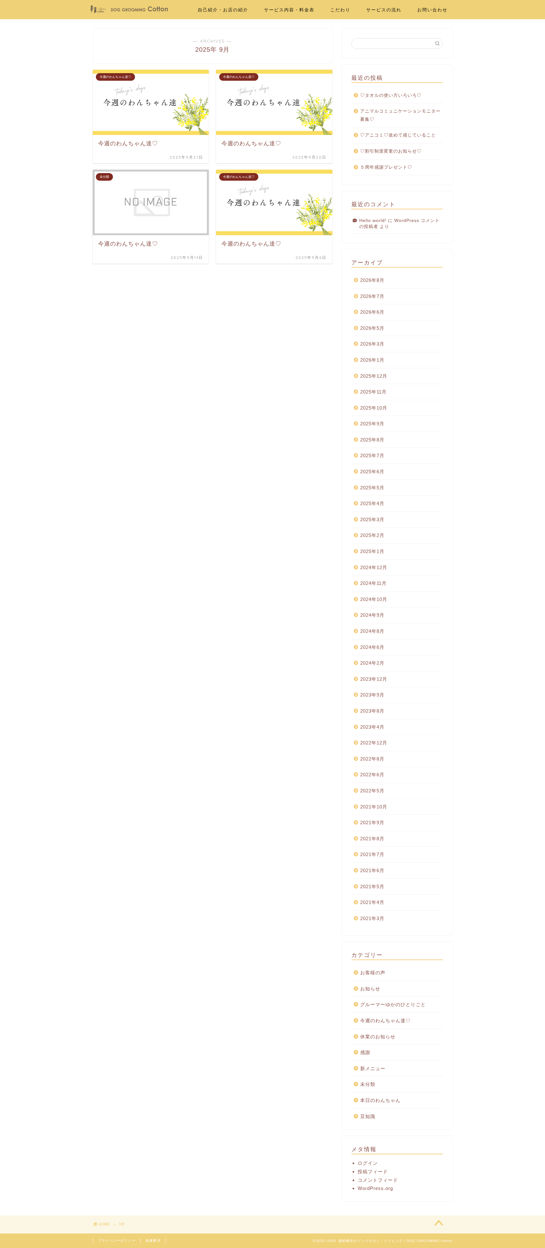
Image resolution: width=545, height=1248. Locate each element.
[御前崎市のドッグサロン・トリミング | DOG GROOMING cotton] (129, 12)
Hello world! (372, 220)
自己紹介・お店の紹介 (223, 10)
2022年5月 (372, 790)
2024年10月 (373, 599)
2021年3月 (372, 918)
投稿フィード (373, 1171)
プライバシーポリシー (117, 1240)
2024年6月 (372, 647)
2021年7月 (372, 854)
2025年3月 (372, 519)
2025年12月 (373, 376)
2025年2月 (372, 535)
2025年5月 (372, 487)
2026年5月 (372, 328)
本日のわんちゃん (380, 1100)
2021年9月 (372, 822)
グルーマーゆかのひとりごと (393, 1004)
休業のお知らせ (378, 1036)
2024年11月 (373, 583)
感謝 (365, 1052)
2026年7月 (372, 296)
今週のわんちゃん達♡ (385, 1020)
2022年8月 (372, 758)
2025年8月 (372, 439)
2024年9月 (372, 615)
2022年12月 (373, 742)
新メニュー (372, 1068)
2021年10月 (373, 806)
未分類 (367, 1084)
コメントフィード (378, 1180)
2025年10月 (373, 408)
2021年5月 (372, 886)
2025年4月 (372, 503)
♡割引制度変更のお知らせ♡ (391, 151)
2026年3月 (372, 344)
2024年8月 (372, 631)
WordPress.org (375, 1188)
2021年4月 (372, 902)
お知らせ (370, 988)
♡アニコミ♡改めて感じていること (398, 135)
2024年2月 (372, 663)
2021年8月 (372, 838)
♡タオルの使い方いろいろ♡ (391, 95)
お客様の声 (372, 972)
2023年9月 (372, 694)
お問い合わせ (432, 10)
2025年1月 (372, 551)
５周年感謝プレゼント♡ (386, 167)
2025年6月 (372, 471)
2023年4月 (372, 727)
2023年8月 (372, 711)
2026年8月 (372, 280)
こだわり (340, 10)
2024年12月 (373, 567)
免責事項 (153, 1240)
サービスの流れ (383, 10)
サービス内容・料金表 (289, 10)
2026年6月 (372, 312)
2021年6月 (372, 870)
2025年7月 (372, 455)
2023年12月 (373, 679)
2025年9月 (372, 423)
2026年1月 (372, 360)
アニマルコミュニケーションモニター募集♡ (400, 115)
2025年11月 (373, 391)
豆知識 (367, 1116)
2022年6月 (372, 774)
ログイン (368, 1163)
